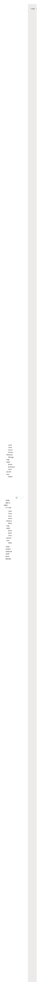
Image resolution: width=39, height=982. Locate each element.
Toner (10, 447)
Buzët (10, 464)
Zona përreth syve (9, 471)
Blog (5, 490)
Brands (6, 493)
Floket (6, 483)
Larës (10, 445)
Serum (10, 450)
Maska (10, 476)
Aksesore (7, 485)
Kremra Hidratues (9, 453)
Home (5, 435)
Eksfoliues (11, 467)
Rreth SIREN (7, 437)
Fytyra (6, 440)
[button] (6, 495)
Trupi (5, 481)
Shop (5, 488)
